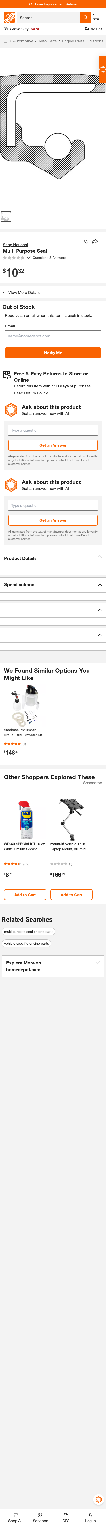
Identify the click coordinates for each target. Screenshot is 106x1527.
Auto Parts (47, 40)
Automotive (23, 40)
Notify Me (53, 352)
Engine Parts (73, 40)
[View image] (6, 216)
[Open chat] (102, 69)
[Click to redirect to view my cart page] (96, 17)
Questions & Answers (50, 257)
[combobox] (48, 17)
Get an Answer (53, 445)
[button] (53, 558)
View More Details (24, 292)
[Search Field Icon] (85, 17)
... (5, 41)
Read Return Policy (31, 392)
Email (10, 325)
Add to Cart (25, 894)
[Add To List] (86, 242)
